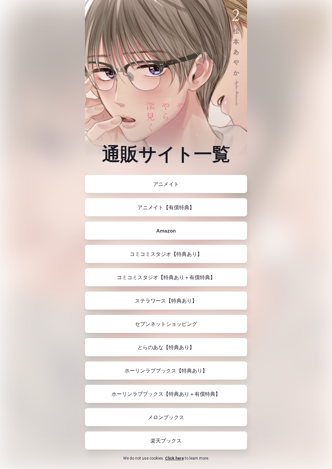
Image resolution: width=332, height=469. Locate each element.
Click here (174, 458)
